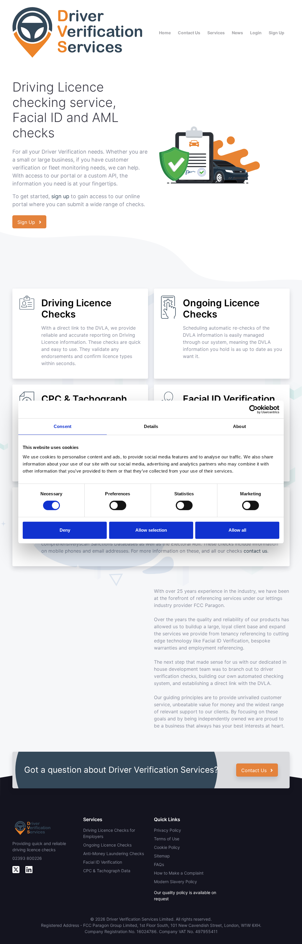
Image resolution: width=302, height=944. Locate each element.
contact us (255, 551)
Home (165, 32)
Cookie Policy (167, 847)
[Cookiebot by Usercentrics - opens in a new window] (253, 409)
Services (216, 32)
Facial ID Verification (102, 862)
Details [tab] (151, 426)
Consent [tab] (62, 426)
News (237, 32)
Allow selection (151, 530)
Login (256, 32)
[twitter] (15, 869)
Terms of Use (166, 838)
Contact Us (189, 32)
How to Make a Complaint (178, 872)
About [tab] (239, 426)
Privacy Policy (167, 830)
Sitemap (162, 855)
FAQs (159, 864)
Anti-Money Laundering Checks (113, 853)
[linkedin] (28, 869)
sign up (60, 196)
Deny (65, 530)
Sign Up (276, 32)
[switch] (117, 505)
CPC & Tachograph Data (106, 870)
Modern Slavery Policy (175, 881)
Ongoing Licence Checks (107, 844)
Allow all (237, 530)
